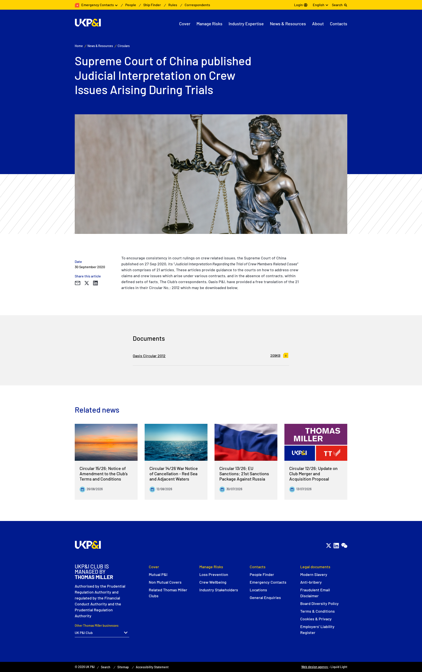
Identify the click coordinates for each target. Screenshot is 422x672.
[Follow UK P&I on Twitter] (328, 545)
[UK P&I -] (88, 22)
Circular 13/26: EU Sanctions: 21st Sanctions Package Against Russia (244, 473)
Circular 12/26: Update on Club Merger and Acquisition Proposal (313, 473)
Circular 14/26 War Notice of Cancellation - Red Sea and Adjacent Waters (173, 473)
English (318, 5)
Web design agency (315, 667)
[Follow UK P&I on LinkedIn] (336, 545)
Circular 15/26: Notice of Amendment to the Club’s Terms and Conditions (104, 473)
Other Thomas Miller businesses (96, 625)
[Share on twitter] (86, 283)
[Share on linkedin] (95, 283)
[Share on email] (77, 283)
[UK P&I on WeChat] (344, 545)
